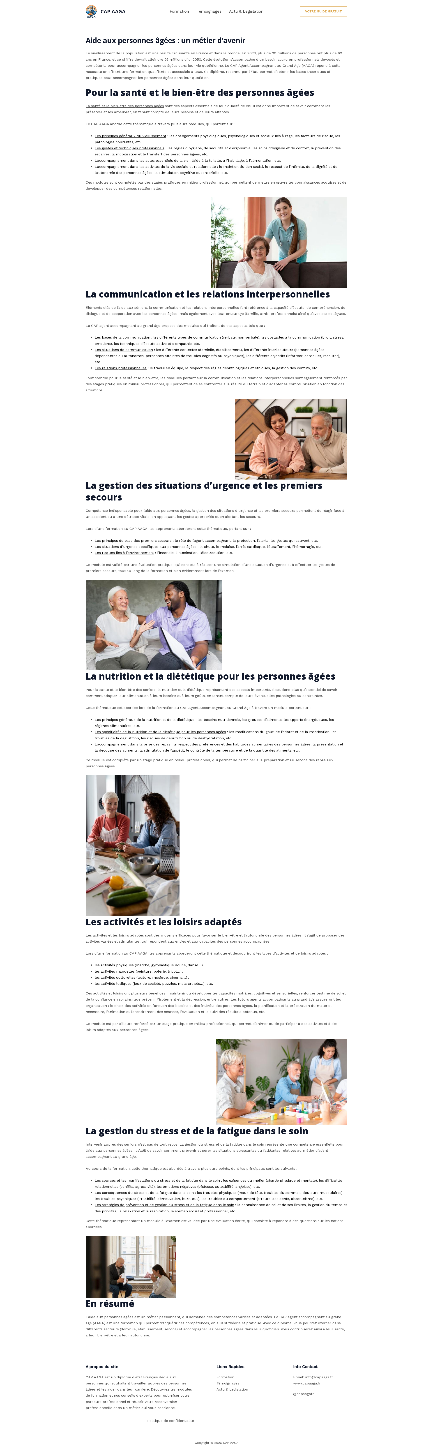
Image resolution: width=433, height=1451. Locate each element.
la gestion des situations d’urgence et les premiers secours (243, 510)
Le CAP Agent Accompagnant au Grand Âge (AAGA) (269, 65)
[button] (323, 11)
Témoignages (209, 11)
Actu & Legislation (246, 11)
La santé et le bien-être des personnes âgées (125, 106)
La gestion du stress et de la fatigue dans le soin (222, 1144)
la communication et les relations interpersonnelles (194, 307)
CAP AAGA (113, 11)
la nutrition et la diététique (181, 689)
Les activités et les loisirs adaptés (115, 935)
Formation (179, 11)
